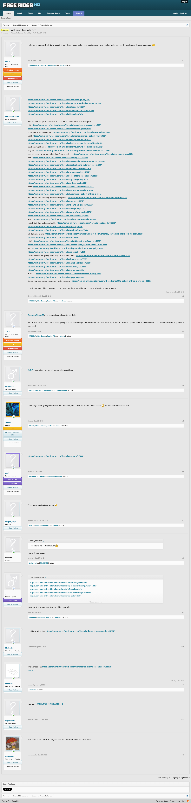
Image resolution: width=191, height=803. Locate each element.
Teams (67, 13)
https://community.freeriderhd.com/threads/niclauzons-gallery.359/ (59, 99)
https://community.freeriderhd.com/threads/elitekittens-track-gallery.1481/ (62, 176)
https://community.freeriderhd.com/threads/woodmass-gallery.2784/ (64, 219)
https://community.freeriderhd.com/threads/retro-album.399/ (81, 132)
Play (40, 13)
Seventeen (9, 387)
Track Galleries (17, 33)
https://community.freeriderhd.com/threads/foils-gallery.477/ (56, 208)
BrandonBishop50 (12, 116)
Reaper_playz (10, 522)
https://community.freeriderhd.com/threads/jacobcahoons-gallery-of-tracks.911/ (65, 165)
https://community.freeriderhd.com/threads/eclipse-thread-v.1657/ (63, 186)
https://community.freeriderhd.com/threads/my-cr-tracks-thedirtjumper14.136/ (64, 103)
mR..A (33, 33)
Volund (8, 422)
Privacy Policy (175, 801)
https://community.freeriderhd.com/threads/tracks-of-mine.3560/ (58, 230)
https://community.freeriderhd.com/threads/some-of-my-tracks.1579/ (59, 212)
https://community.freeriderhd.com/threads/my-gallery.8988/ (56, 277)
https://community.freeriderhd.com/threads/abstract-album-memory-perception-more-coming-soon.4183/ (93, 234)
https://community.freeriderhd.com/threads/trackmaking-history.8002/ (68, 273)
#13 (182, 755)
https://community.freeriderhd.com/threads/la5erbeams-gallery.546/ (59, 128)
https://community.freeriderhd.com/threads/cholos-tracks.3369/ (57, 259)
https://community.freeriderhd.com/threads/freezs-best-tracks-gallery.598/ (66, 125)
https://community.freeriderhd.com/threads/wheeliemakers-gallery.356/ (61, 110)
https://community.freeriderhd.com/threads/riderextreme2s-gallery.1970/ (67, 241)
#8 (183, 558)
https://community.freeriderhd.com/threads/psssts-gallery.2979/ (86, 223)
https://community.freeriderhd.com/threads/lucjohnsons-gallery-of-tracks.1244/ (64, 194)
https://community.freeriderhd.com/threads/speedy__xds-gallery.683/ (59, 139)
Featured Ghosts (53, 13)
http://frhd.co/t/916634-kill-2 (50, 704)
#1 (183, 60)
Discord (79, 13)
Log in (184, 2)
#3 (183, 331)
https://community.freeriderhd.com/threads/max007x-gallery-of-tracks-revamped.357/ (111, 281)
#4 (183, 385)
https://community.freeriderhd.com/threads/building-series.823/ (97, 197)
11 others (62, 301)
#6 (183, 472)
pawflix (49, 426)
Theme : (10, 801)
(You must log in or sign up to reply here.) (174, 778)
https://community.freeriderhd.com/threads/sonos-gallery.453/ (56, 252)
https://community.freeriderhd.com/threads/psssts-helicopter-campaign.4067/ (67, 248)
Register (183, 13)
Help (184, 801)
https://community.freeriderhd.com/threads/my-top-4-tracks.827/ (103, 154)
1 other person (61, 390)
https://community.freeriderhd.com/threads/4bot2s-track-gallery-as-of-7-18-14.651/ (65, 143)
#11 (182, 685)
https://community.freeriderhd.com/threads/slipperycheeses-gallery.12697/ (80, 631)
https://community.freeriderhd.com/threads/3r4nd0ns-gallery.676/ (58, 215)
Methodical (9, 648)
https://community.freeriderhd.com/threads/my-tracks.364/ (60, 157)
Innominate (9, 756)
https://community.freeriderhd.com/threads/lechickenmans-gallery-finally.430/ (69, 136)
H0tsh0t (32, 390)
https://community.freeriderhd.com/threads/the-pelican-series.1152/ (59, 168)
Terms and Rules (162, 801)
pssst (7, 473)
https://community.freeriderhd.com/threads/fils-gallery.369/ (55, 114)
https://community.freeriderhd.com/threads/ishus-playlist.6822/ (57, 266)
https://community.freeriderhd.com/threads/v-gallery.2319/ (103, 255)
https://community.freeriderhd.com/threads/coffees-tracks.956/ (57, 183)
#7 (183, 520)
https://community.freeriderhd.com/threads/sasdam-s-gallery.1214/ (58, 172)
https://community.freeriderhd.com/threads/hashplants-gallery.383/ (59, 263)
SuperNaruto (10, 720)
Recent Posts (6, 18)
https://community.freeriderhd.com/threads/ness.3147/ (53, 237)
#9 (183, 612)
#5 (183, 421)
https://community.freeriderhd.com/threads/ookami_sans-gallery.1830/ (60, 190)
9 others (63, 65)
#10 (182, 647)
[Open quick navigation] (188, 25)
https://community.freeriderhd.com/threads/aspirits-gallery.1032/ (58, 179)
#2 (183, 296)
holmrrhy (8, 683)
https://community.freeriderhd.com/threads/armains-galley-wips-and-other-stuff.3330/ (67, 244)
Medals (19, 13)
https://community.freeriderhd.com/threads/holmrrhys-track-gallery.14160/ (76, 667)
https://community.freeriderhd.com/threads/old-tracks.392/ (75, 147)
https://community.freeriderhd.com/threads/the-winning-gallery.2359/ (60, 205)
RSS (188, 801)
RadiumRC (52, 65)
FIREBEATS (43, 65)
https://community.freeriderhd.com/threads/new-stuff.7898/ (55, 456)
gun (6, 594)
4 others (62, 336)
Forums (8, 13)
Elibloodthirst (34, 65)
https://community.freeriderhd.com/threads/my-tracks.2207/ (56, 201)
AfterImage (41, 301)
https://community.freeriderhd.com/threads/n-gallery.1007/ (55, 226)
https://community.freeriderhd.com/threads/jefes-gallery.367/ (56, 107)
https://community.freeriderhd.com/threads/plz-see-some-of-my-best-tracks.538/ (73, 150)
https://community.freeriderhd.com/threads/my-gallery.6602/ (56, 270)
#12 (182, 719)
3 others (59, 426)
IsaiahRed (32, 476)
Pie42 (37, 525)
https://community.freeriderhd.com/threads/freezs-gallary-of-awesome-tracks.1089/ (66, 161)
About (30, 13)
